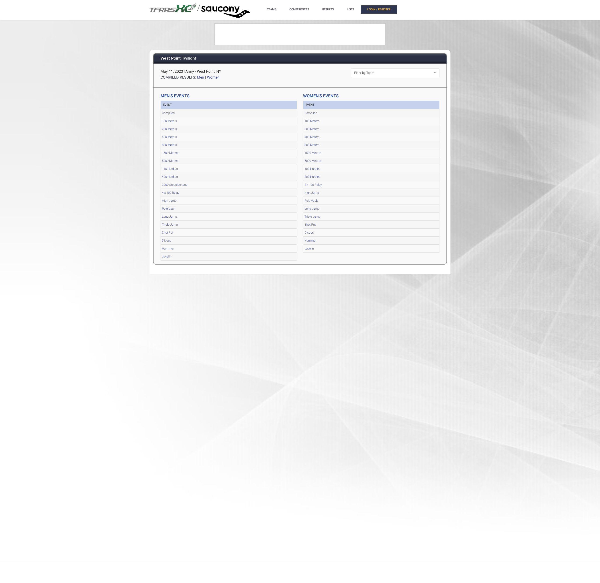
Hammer (168, 248)
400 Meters (169, 137)
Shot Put (167, 232)
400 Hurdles (170, 176)
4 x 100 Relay (170, 192)
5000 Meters (170, 161)
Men (200, 77)
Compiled (168, 113)
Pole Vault (168, 208)
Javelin (166, 256)
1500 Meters (170, 153)
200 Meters (169, 129)
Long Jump (169, 216)
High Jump (169, 200)
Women (213, 77)
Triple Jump (170, 224)
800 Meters (169, 145)
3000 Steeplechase (175, 184)
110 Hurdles (170, 168)
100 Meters (169, 121)
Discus (166, 240)
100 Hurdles (312, 168)
